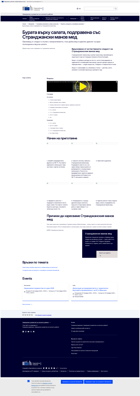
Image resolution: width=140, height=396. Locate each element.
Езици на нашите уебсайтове (50, 371)
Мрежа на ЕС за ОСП (77, 344)
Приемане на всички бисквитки (72, 382)
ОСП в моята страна (83, 18)
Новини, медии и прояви (114, 18)
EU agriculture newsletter (77, 331)
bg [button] (80, 8)
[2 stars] (24, 315)
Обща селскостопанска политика (34, 18)
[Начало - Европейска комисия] (34, 8)
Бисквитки (63, 371)
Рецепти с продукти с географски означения (72, 23)
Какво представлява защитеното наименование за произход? (40, 267)
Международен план (94, 18)
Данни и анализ (104, 18)
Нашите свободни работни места (80, 328)
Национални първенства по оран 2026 (39, 288)
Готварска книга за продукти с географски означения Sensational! (40, 270)
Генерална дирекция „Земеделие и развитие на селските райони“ (89, 325)
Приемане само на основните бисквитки (98, 382)
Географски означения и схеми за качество (47, 23)
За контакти (63, 368)
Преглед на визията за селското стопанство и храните (55, 18)
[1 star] (23, 315)
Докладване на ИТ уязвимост (30, 371)
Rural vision (74, 353)
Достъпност (104, 371)
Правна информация (93, 371)
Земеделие (73, 18)
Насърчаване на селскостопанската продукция (84, 350)
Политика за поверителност (77, 371)
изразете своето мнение (44, 315)
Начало (25, 18)
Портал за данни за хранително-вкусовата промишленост (87, 342)
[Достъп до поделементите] (42, 18)
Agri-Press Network (76, 347)
